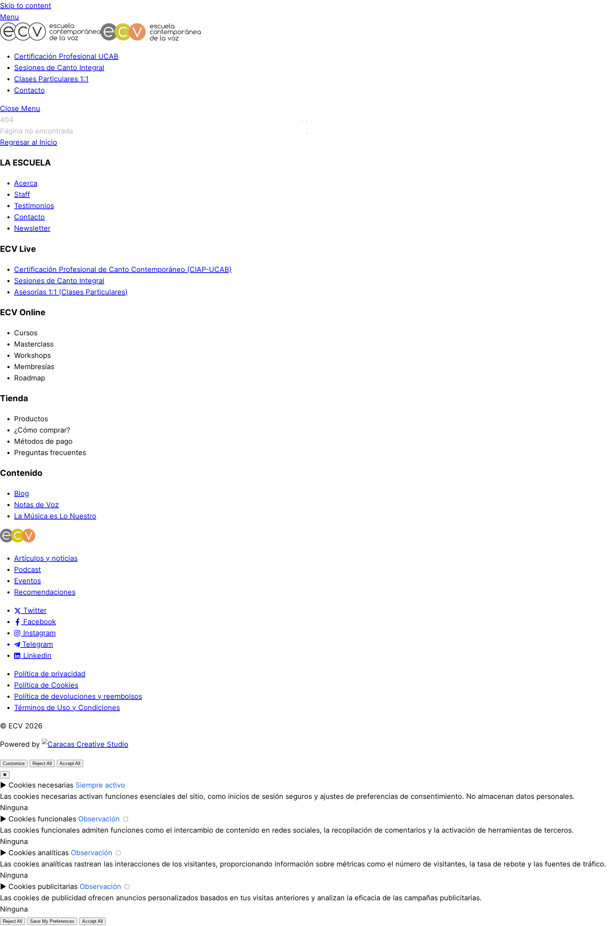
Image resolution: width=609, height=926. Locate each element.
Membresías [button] (34, 366)
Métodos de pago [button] (43, 441)
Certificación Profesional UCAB (66, 56)
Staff (22, 194)
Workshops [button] (32, 355)
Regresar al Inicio (28, 142)
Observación (99, 819)
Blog (21, 493)
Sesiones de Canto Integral (59, 67)
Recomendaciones (44, 592)
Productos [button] (31, 419)
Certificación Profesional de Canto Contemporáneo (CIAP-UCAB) (123, 269)
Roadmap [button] (29, 378)
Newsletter (32, 228)
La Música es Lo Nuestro (55, 516)
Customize (14, 763)
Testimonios (34, 205)
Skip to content (25, 5)
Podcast (27, 569)
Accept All (70, 763)
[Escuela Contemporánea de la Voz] (100, 38)
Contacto (29, 90)
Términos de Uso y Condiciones (67, 707)
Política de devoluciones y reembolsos (78, 696)
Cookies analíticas (38, 853)
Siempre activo (100, 785)
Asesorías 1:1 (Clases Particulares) (71, 292)
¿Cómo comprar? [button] (42, 430)
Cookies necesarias (40, 785)
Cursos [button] (25, 333)
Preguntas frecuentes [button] (50, 452)
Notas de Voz (36, 505)
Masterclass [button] (34, 344)
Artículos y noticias (46, 558)
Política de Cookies (46, 685)
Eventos (27, 581)
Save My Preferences (52, 921)
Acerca (25, 183)
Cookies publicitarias (43, 886)
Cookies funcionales (42, 819)
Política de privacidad (49, 674)
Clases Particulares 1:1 (51, 79)
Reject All (42, 763)
